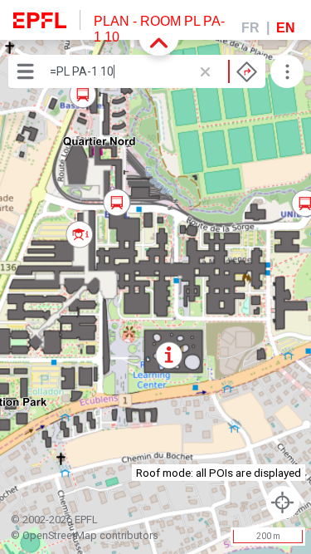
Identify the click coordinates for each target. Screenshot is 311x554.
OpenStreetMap (59, 535)
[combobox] (153, 71)
